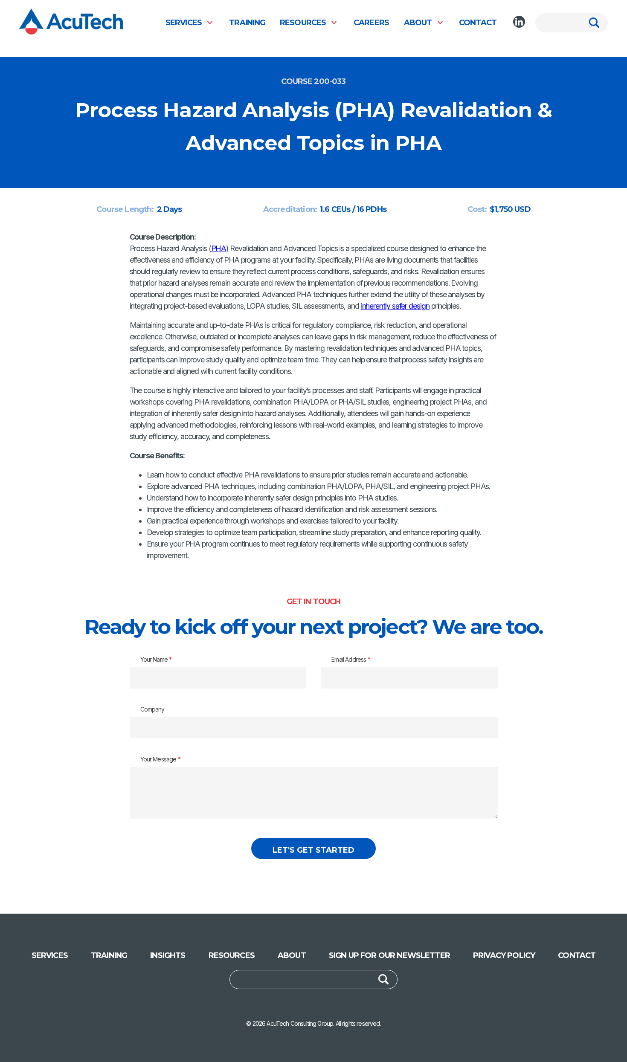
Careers (371, 22)
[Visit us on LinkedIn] (519, 22)
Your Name (156, 659)
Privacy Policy (504, 955)
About (418, 22)
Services (183, 22)
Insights (167, 955)
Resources (303, 22)
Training (247, 22)
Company (152, 709)
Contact (477, 22)
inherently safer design (395, 305)
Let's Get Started (313, 850)
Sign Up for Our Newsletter (389, 955)
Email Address (350, 659)
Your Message (160, 759)
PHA (218, 248)
